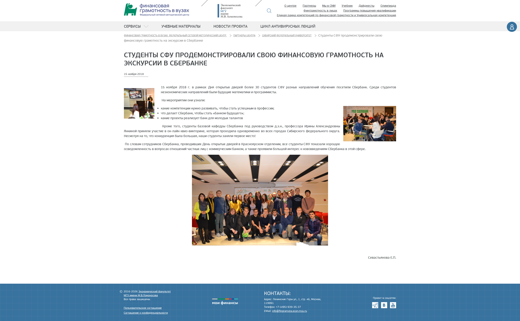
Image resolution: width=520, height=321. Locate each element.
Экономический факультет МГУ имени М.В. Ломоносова (236, 10)
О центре (290, 6)
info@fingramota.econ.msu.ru (289, 311)
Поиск (269, 11)
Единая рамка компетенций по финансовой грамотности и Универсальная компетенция (336, 15)
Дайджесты (366, 6)
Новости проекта (230, 26)
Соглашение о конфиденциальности (146, 313)
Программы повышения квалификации (369, 10)
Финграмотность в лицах (320, 10)
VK (384, 305)
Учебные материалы (180, 26)
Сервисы (132, 26)
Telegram (375, 305)
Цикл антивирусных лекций (287, 26)
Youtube (393, 305)
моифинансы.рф (225, 301)
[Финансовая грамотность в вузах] (156, 9)
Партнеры (309, 6)
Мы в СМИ (329, 6)
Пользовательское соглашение (143, 308)
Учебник (347, 6)
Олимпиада (388, 6)
